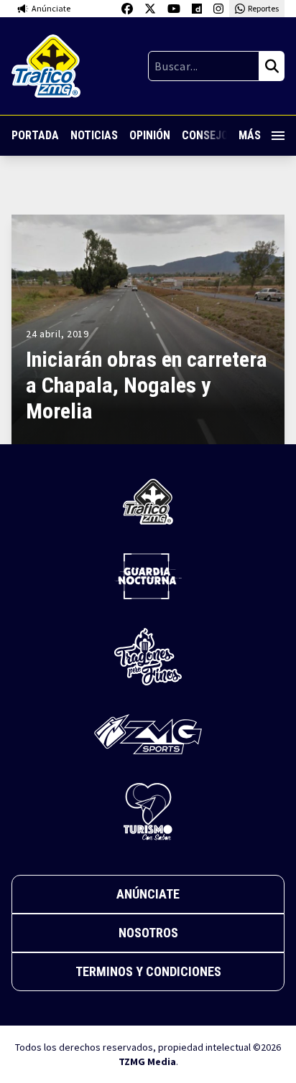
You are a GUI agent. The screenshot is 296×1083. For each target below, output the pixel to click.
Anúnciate (148, 893)
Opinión (149, 135)
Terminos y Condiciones (148, 971)
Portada (35, 135)
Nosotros (148, 932)
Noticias (94, 135)
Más (250, 135)
